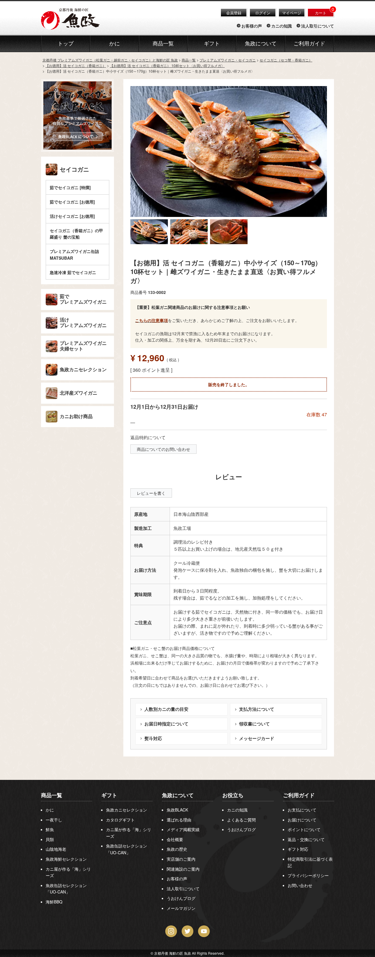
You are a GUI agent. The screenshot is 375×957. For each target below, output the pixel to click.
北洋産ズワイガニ (78, 393)
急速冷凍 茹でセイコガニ (73, 272)
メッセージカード (256, 738)
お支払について (302, 810)
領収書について (254, 723)
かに (50, 810)
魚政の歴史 (177, 849)
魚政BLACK (177, 810)
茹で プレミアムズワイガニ (83, 299)
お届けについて (302, 820)
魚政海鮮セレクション (66, 859)
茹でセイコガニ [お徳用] (72, 202)
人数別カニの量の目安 (166, 709)
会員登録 (233, 13)
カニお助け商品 (76, 416)
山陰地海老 (56, 849)
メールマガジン (181, 908)
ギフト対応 (298, 849)
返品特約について (148, 437)
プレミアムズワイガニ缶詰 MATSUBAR (74, 254)
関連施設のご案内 (183, 869)
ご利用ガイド (309, 44)
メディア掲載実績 (183, 829)
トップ (66, 44)
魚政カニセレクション (83, 369)
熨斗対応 (153, 738)
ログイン (262, 13)
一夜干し (54, 820)
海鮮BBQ (54, 902)
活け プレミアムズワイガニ (83, 322)
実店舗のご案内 (181, 859)
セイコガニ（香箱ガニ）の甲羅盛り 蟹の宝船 (76, 233)
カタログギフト (120, 820)
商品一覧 (189, 59)
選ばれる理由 (179, 820)
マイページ (291, 13)
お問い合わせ (300, 885)
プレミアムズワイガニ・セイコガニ (228, 59)
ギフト (109, 795)
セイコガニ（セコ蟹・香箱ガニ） (286, 59)
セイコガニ (74, 169)
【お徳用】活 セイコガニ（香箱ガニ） (75, 65)
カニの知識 (281, 26)
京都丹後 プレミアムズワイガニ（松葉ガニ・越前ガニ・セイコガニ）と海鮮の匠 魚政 (110, 59)
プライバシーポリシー (308, 875)
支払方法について (256, 709)
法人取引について (317, 26)
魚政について (261, 44)
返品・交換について (306, 839)
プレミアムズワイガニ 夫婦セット (83, 346)
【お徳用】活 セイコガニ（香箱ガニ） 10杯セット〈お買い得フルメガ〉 (167, 65)
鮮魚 (50, 829)
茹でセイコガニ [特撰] (70, 187)
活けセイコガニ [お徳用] (72, 216)
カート (320, 13)
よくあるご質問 (241, 820)
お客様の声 (251, 26)
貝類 (50, 839)
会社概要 (175, 839)
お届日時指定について (166, 723)
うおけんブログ (181, 898)
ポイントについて (304, 829)
